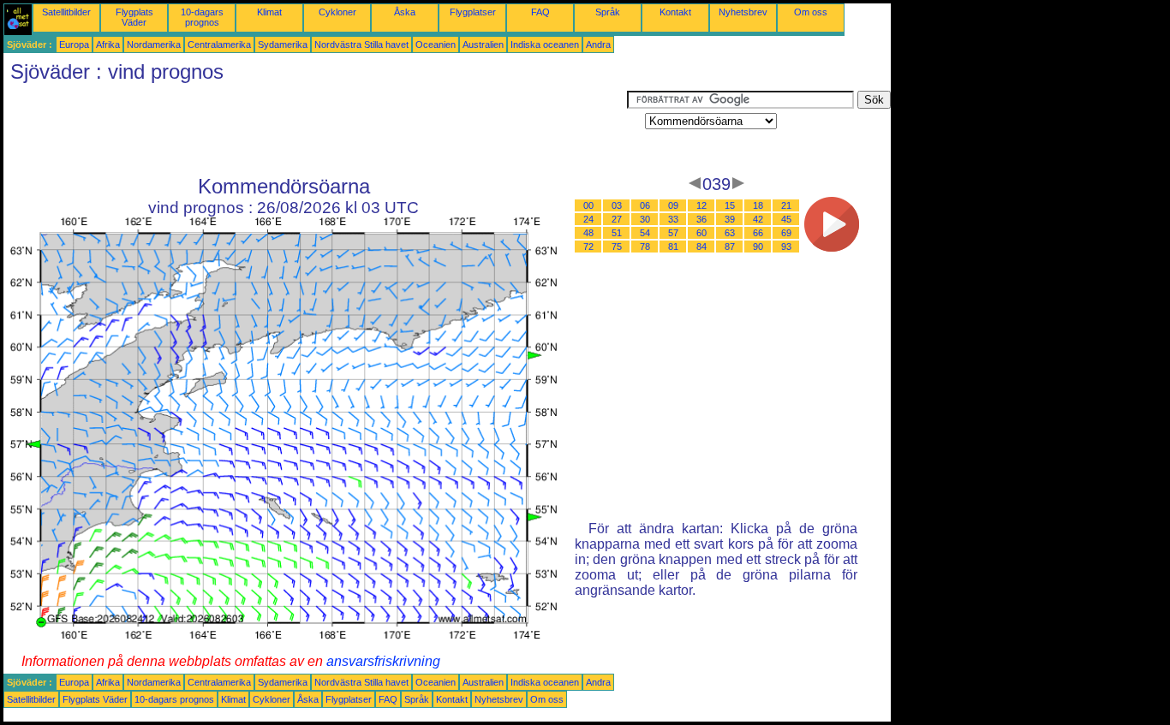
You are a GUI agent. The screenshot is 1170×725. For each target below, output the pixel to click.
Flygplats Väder (134, 17)
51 (617, 233)
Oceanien (435, 44)
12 (701, 205)
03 (617, 205)
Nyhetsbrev (743, 12)
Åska (404, 12)
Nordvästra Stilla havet (361, 44)
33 (673, 219)
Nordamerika (154, 44)
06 (645, 205)
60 (701, 233)
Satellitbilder (66, 12)
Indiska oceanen (544, 44)
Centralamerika (219, 44)
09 (673, 205)
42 (758, 219)
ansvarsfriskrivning (383, 661)
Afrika (108, 44)
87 (730, 246)
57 (673, 233)
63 (730, 233)
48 (588, 233)
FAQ (540, 12)
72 (588, 246)
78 (645, 246)
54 (645, 233)
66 (758, 233)
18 (758, 205)
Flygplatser (473, 12)
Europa (74, 44)
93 (786, 246)
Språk (607, 12)
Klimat (269, 12)
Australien (483, 44)
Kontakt (675, 12)
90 (758, 246)
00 (588, 205)
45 (786, 219)
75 (617, 246)
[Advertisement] (315, 129)
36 (701, 219)
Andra (598, 44)
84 (701, 246)
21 (786, 205)
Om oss (810, 12)
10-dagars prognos (202, 17)
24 (588, 219)
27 (617, 219)
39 (730, 219)
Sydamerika (282, 44)
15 (730, 205)
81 (673, 246)
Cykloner (337, 12)
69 (786, 233)
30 (645, 219)
